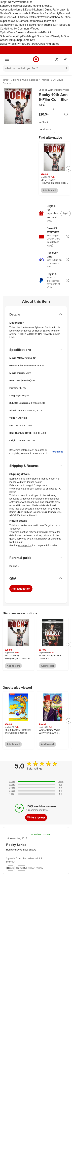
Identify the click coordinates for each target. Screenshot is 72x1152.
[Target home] (36, 59)
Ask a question (21, 588)
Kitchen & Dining (42, 9)
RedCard (25, 43)
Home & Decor (23, 9)
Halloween (24, 5)
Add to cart (46, 129)
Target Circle (38, 43)
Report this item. (57, 451)
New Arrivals (35, 32)
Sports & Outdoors (17, 17)
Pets (30, 17)
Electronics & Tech (38, 20)
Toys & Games (18, 20)
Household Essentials (31, 13)
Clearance (22, 32)
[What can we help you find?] (36, 68)
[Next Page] (68, 169)
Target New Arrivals (11, 2)
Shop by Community (19, 28)
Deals (12, 32)
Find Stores (52, 43)
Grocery (13, 13)
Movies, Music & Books (23, 24)
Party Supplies (45, 24)
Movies (45, 79)
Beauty (55, 13)
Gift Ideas (59, 24)
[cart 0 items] (65, 59)
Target (6, 79)
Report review (35, 867)
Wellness (46, 17)
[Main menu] (7, 59)
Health (37, 17)
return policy (24, 545)
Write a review (36, 817)
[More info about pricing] (66, 114)
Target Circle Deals (40, 36)
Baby (48, 13)
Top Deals (23, 36)
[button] (47, 108)
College (13, 5)
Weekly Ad (57, 36)
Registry (15, 43)
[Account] (56, 59)
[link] (47, 108)
